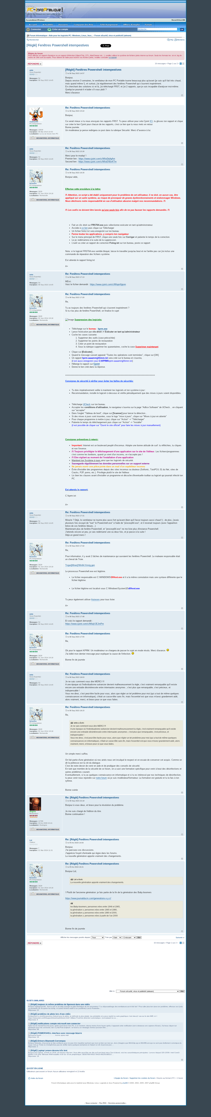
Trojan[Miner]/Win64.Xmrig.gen (80, 565)
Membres (181, 40)
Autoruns (95, 599)
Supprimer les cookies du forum (142, 1078)
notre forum (101, 778)
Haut (182, 95)
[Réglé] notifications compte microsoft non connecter (55, 1023)
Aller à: (112, 991)
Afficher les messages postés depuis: (75, 937)
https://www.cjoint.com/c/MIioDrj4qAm (97, 158)
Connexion (36, 29)
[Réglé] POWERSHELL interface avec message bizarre (56, 1033)
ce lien (84, 228)
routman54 (34, 122)
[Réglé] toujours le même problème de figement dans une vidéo (60, 1004)
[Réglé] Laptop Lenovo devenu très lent (48, 1050)
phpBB (125, 1083)
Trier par (108, 937)
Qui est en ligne (35, 1068)
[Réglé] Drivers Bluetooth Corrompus (48, 1041)
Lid (31, 840)
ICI (151, 121)
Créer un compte (60, 29)
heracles (33, 183)
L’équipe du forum (121, 1078)
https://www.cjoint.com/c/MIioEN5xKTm (97, 161)
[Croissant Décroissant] (132, 937)
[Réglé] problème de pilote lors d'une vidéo (50, 1014)
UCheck (86, 404)
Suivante (179, 937)
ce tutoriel (113, 57)
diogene (33, 811)
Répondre (30, 63)
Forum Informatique (38, 35)
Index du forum (37, 1078)
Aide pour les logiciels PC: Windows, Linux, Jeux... (71, 35)
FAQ (171, 40)
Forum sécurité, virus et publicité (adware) (112, 35)
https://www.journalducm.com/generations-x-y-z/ (88, 898)
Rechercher (34, 40)
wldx (31, 70)
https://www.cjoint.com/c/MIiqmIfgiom (108, 284)
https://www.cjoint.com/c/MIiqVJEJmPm (84, 624)
